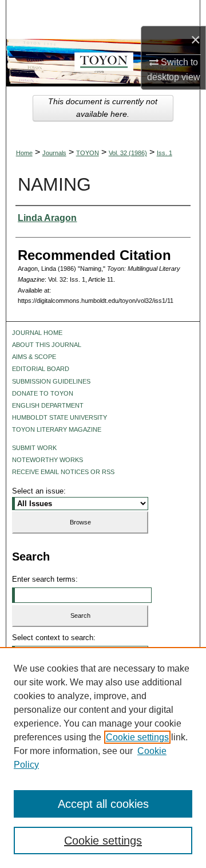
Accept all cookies (103, 804)
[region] (103, 757)
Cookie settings (137, 737)
